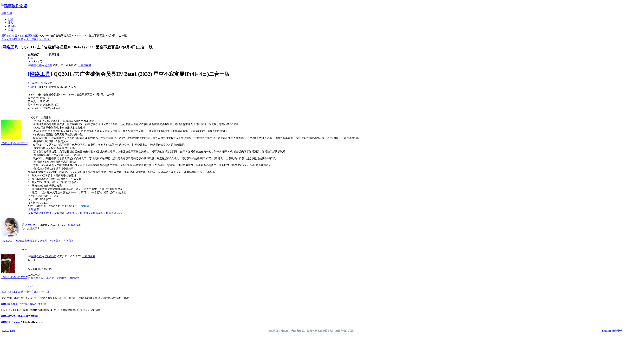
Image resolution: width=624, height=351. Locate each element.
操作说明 (617, 330)
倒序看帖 (54, 54)
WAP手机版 (39, 304)
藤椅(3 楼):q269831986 (43, 256)
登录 (9, 13)
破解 (50, 82)
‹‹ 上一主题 (30, 39)
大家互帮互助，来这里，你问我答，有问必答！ (49, 240)
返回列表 (6, 39)
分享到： (33, 87)
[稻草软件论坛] (14, 6)
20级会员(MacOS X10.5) (14, 277)
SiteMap (606, 330)
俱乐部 (12, 26)
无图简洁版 (25, 304)
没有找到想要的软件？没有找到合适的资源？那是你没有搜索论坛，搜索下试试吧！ (76, 213)
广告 (30, 82)
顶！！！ (33, 259)
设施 (10, 19)
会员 (43, 82)
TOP (24, 249)
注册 (3, 13)
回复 (15, 39)
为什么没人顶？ (31, 228)
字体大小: (34, 61)
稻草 (3, 304)
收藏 (30, 209)
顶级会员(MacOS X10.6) (14, 143)
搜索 (10, 22)
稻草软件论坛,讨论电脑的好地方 (19, 316)
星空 (37, 82)
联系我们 (13, 304)
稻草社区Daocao (10, 322)
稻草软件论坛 (9, 35)
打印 (30, 58)
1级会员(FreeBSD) (11, 241)
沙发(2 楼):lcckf (33, 225)
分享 (36, 209)
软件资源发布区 (29, 35)
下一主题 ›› (45, 39)
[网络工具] (10, 47)
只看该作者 (84, 65)
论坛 (10, 29)
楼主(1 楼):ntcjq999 (41, 65)
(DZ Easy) (8, 330)
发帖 (20, 39)
